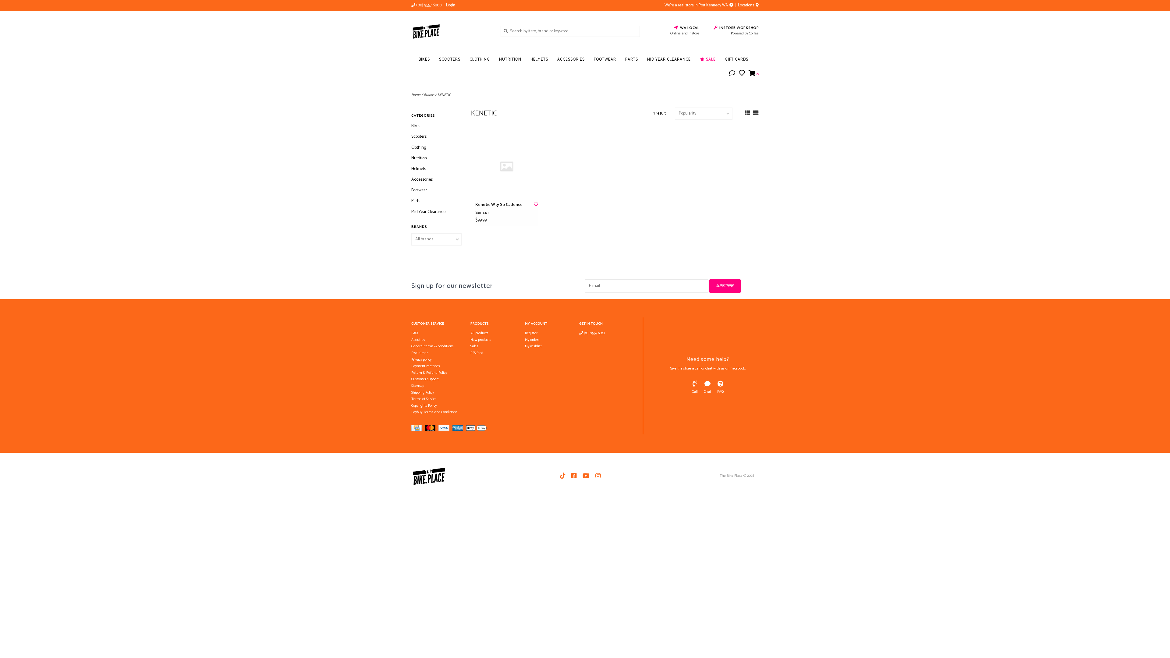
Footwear (605, 59)
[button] (732, 74)
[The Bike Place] (451, 31)
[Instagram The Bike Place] (598, 476)
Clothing (480, 59)
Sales (474, 346)
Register (531, 333)
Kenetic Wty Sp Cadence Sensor (499, 208)
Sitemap (417, 386)
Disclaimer (419, 353)
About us (418, 340)
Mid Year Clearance (669, 59)
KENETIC (444, 95)
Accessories (571, 59)
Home (415, 95)
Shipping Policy (422, 392)
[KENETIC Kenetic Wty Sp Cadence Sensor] (506, 166)
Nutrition (510, 59)
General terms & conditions (432, 346)
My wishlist (533, 346)
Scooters (449, 59)
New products (480, 340)
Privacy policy (421, 360)
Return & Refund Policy (429, 373)
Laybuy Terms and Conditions (434, 412)
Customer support (425, 379)
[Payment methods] (418, 429)
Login (450, 5)
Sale (710, 59)
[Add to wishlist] (536, 204)
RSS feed (476, 353)
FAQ (414, 333)
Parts (631, 59)
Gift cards (736, 59)
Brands (429, 95)
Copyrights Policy (424, 406)
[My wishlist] (742, 74)
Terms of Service (424, 399)
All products (479, 333)
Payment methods (425, 366)
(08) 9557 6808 (593, 333)
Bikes (424, 59)
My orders (532, 340)
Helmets (539, 59)
